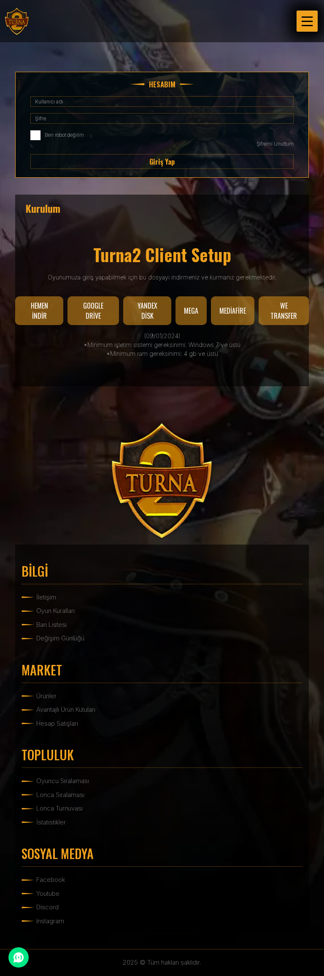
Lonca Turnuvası (59, 808)
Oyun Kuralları (55, 611)
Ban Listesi (51, 625)
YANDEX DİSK (147, 311)
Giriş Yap (162, 162)
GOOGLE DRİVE (93, 311)
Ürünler (46, 696)
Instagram (50, 921)
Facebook (50, 880)
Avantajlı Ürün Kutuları (65, 709)
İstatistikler (51, 822)
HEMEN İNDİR (39, 311)
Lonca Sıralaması (60, 795)
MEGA (191, 311)
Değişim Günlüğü (60, 638)
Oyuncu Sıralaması (62, 781)
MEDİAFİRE (232, 311)
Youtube (47, 893)
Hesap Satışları (57, 723)
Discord (47, 907)
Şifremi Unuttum (275, 144)
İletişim (46, 597)
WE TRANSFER (283, 311)
